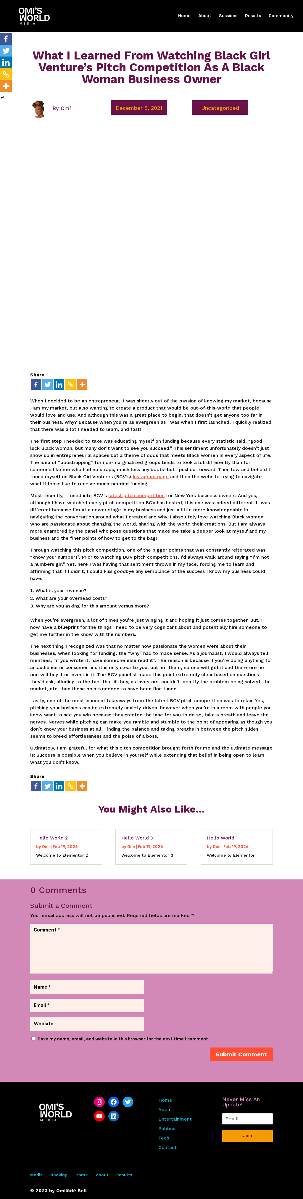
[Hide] (2, 97)
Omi (66, 108)
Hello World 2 (52, 838)
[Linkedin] (59, 384)
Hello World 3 (137, 838)
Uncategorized (220, 108)
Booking (59, 1174)
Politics (166, 1128)
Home (184, 16)
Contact (167, 1147)
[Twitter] (47, 384)
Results (253, 16)
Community (281, 16)
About (204, 16)
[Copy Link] (70, 384)
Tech (163, 1138)
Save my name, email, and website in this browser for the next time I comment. (123, 1039)
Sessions (228, 16)
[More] (82, 384)
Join (247, 1136)
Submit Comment (241, 1054)
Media (36, 1174)
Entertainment (175, 1119)
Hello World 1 (222, 838)
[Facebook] (36, 384)
